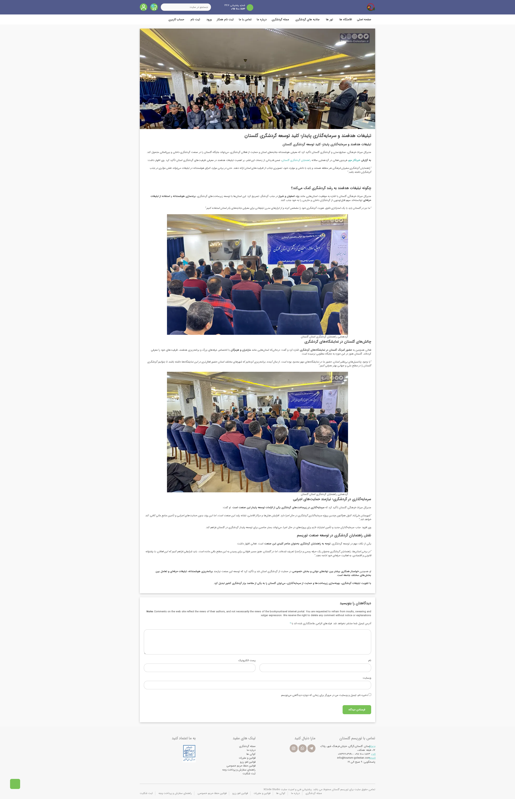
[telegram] (311, 748)
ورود (209, 19)
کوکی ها (250, 754)
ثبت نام (195, 19)
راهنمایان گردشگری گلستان (297, 160)
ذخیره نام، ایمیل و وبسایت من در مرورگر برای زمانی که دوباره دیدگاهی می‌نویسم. (324, 695)
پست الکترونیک (246, 661)
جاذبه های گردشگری (307, 19)
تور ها (329, 19)
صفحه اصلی (364, 19)
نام (369, 661)
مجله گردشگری (280, 19)
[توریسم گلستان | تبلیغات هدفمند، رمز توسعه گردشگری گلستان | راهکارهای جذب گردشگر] (371, 7)
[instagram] (294, 748)
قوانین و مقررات (247, 758)
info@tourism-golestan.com (353, 758)
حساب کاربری (176, 19)
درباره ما (262, 19)
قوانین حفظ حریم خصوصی (241, 766)
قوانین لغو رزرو (247, 762)
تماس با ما (245, 19)
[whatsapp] (303, 748)
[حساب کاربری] (143, 7)
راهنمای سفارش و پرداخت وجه (238, 770)
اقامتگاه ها (345, 19)
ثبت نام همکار (225, 19)
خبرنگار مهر (355, 160)
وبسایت (367, 678)
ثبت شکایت (249, 773)
